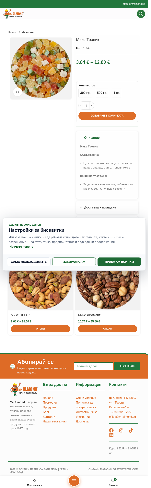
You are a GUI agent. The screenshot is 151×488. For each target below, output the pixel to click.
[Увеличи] (17, 91)
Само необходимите (29, 262)
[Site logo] (14, 13)
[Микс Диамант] (107, 277)
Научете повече (21, 246)
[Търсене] (141, 14)
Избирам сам (74, 262)
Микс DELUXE (22, 315)
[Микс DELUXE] (40, 277)
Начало (12, 32)
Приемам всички (119, 262)
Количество (86, 85)
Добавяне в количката (107, 115)
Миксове (27, 32)
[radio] (85, 93)
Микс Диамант (89, 315)
